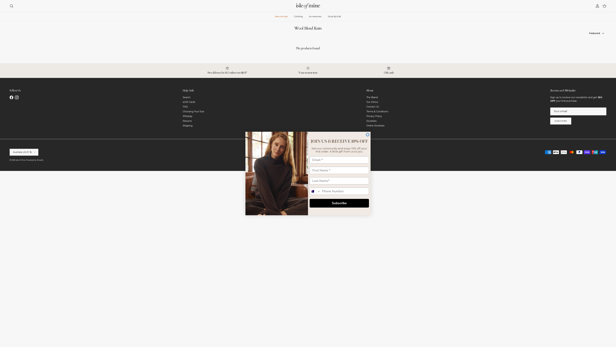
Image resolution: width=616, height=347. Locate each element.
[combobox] (315, 191)
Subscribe (339, 203)
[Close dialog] (367, 134)
